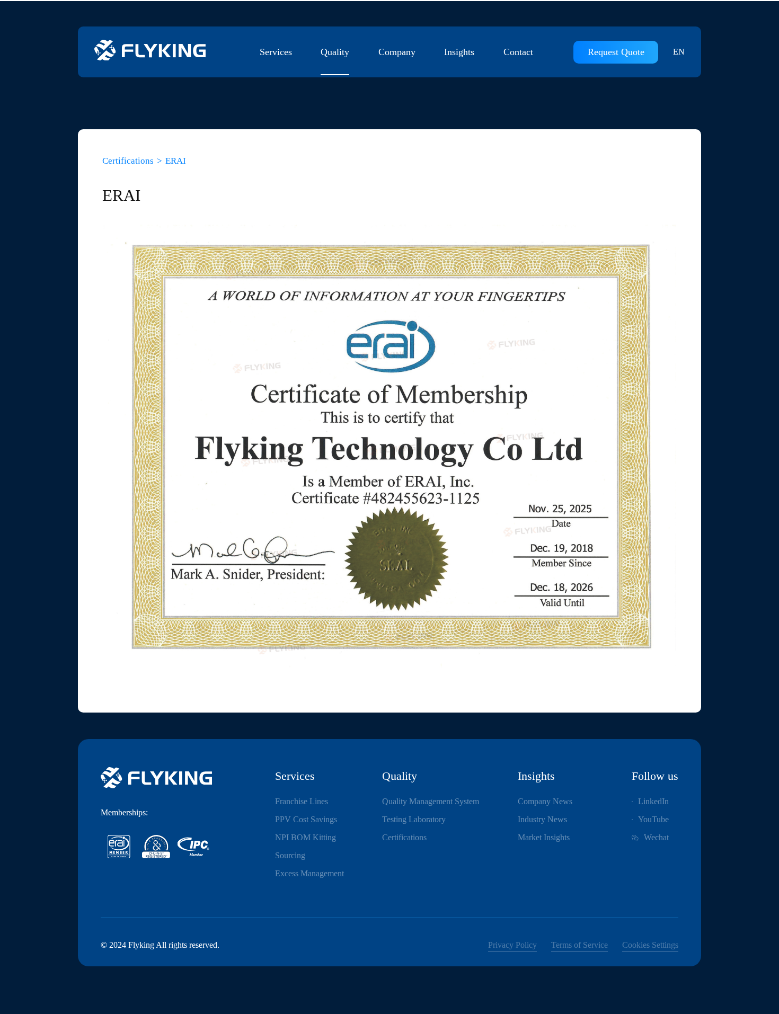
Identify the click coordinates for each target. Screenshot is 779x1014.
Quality (335, 52)
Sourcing (290, 855)
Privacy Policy (512, 944)
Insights (459, 52)
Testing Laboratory (414, 819)
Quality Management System (430, 801)
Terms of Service (579, 944)
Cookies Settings (650, 944)
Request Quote (616, 52)
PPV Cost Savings (306, 819)
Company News (545, 801)
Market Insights (544, 837)
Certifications (128, 161)
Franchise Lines (301, 801)
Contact (518, 52)
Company (396, 52)
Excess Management (309, 873)
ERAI (175, 161)
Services (276, 52)
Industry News (542, 819)
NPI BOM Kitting (305, 837)
